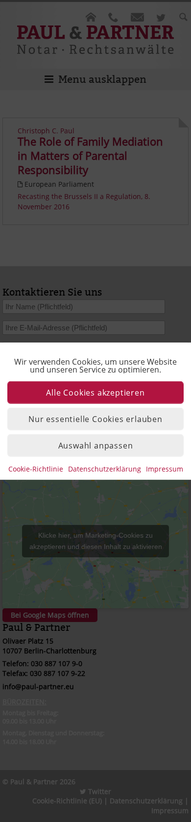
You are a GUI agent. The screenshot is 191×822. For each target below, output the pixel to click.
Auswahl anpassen (95, 445)
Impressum (164, 468)
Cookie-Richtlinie (35, 468)
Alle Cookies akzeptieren (95, 392)
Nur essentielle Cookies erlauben (95, 418)
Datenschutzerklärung (104, 468)
